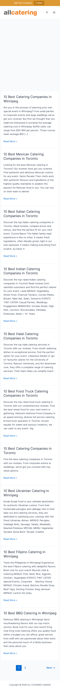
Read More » (10, 141)
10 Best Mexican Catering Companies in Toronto (23, 156)
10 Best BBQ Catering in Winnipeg (29, 613)
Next (50, 667)
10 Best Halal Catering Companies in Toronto (20, 336)
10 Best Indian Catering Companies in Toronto (21, 271)
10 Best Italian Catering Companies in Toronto (21, 214)
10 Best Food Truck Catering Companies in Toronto (25, 393)
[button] (47, 12)
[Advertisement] (30, 51)
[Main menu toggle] (54, 12)
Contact (39, 3)
